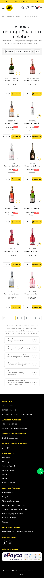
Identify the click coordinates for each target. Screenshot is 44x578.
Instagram (10, 543)
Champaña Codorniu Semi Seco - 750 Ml (32, 208)
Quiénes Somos (7, 493)
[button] (18, 73)
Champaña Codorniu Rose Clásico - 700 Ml (12, 208)
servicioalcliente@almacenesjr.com (14, 428)
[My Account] (28, 7)
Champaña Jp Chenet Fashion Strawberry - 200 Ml (12, 251)
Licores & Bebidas (13, 16)
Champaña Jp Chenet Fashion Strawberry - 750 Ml (32, 251)
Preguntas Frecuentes (9, 497)
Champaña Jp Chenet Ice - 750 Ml (12, 294)
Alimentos (5, 474)
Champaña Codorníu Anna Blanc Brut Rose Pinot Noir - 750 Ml (12, 123)
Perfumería (6, 458)
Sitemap (5, 522)
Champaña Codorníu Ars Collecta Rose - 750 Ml (32, 166)
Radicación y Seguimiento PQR (12, 514)
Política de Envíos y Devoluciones (13, 505)
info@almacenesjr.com (10, 438)
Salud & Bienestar (8, 470)
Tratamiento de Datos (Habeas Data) (14, 509)
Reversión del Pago (9, 518)
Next (37, 1)
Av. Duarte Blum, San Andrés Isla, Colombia (17, 414)
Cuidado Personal (8, 466)
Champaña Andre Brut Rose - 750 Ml (32, 80)
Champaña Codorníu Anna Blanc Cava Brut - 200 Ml (32, 123)
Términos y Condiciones (10, 501)
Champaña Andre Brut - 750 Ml (12, 80)
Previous (7, 1)
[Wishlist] (32, 7)
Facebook (5, 543)
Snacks (4, 479)
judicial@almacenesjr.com (11, 448)
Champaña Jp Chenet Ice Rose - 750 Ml (32, 294)
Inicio (3, 16)
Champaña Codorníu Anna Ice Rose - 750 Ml (12, 166)
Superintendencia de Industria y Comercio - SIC (18, 532)
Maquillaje (6, 462)
